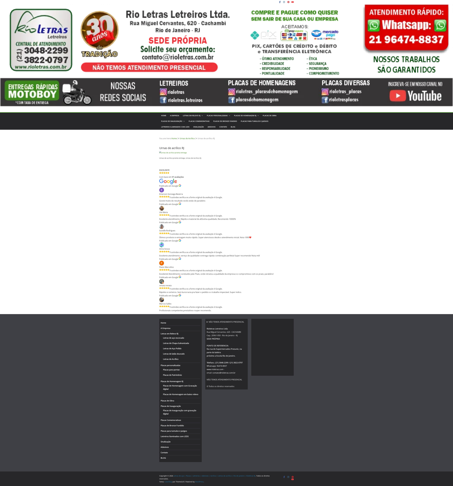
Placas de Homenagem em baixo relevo (180, 394)
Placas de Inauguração (171, 121)
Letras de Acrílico (170, 359)
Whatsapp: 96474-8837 (217, 366)
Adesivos (212, 127)
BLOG (233, 127)
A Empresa (174, 115)
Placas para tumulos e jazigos (254, 121)
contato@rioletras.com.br (223, 372)
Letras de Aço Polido (172, 348)
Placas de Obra (269, 115)
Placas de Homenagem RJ (245, 115)
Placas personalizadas (217, 115)
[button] (201, 115)
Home (163, 115)
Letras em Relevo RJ (191, 115)
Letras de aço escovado (173, 338)
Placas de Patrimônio (172, 375)
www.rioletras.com (215, 369)
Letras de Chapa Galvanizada (176, 343)
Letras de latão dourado (174, 354)
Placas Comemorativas (199, 121)
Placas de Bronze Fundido (225, 121)
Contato (223, 127)
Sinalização (198, 127)
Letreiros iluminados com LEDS (175, 127)
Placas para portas (171, 369)
